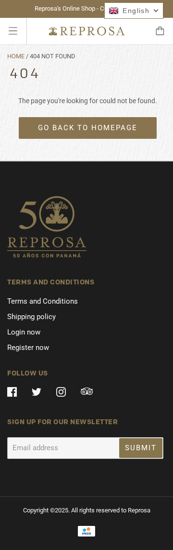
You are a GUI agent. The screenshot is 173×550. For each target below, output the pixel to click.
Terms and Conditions (42, 301)
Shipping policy (31, 316)
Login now (23, 332)
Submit (141, 447)
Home (16, 56)
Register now (28, 347)
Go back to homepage (87, 127)
